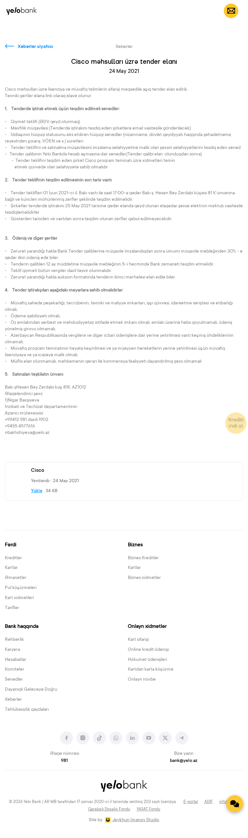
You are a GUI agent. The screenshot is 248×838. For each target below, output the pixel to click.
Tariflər (12, 608)
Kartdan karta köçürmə (150, 669)
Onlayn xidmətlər (147, 626)
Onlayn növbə (142, 679)
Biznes (135, 545)
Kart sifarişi (138, 639)
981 (64, 761)
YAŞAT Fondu (148, 809)
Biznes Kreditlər (143, 558)
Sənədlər (14, 679)
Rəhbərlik (14, 639)
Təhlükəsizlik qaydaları (27, 709)
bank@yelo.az (183, 761)
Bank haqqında (21, 626)
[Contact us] (234, 803)
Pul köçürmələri (20, 588)
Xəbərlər (13, 699)
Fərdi (10, 545)
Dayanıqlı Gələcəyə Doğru (31, 689)
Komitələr (14, 669)
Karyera (12, 649)
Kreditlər (13, 558)
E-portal (190, 802)
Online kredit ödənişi (148, 649)
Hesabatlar (15, 659)
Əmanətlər (15, 578)
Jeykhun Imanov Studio (135, 820)
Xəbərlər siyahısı (35, 47)
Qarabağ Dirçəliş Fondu (109, 809)
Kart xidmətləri (19, 598)
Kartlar (11, 568)
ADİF (208, 802)
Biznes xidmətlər (144, 578)
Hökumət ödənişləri (147, 659)
